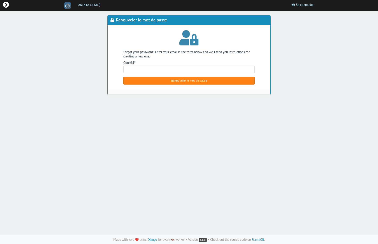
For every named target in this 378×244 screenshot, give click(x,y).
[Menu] (6, 5)
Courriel (129, 62)
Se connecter (304, 5)
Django (152, 239)
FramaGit (258, 239)
